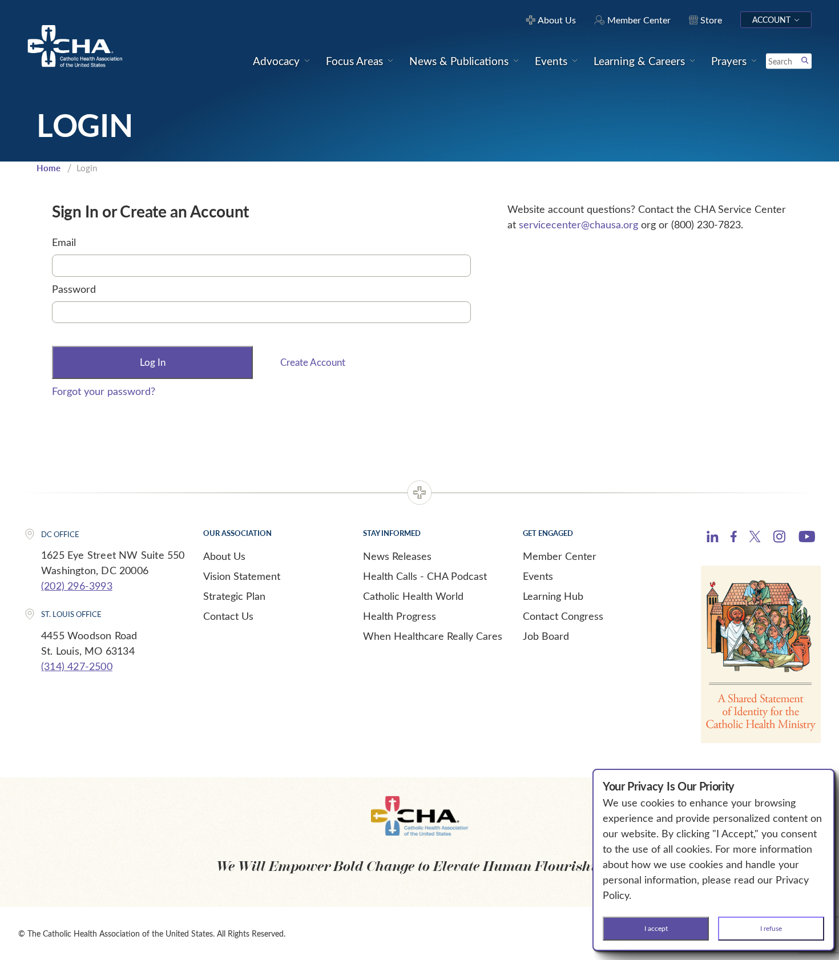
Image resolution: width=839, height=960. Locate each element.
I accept (656, 928)
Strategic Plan (234, 596)
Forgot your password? (103, 391)
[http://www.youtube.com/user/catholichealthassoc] (806, 538)
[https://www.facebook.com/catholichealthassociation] (734, 538)
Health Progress (399, 616)
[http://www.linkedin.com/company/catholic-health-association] (713, 538)
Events (538, 576)
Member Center (559, 556)
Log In (153, 362)
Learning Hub (553, 596)
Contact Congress (563, 616)
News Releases (397, 556)
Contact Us (228, 616)
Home (48, 168)
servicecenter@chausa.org (578, 224)
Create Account (312, 362)
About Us (224, 556)
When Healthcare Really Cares (432, 636)
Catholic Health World (413, 596)
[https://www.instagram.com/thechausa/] (779, 539)
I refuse (771, 928)
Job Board (546, 636)
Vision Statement (241, 576)
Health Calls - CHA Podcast (425, 576)
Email (64, 242)
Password (74, 289)
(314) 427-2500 (76, 666)
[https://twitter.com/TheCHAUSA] (755, 538)
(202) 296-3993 (76, 585)
